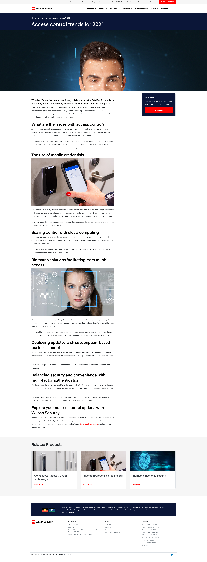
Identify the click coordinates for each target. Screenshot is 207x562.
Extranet (108, 527)
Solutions (114, 8)
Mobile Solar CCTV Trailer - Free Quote (121, 2)
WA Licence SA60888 (150, 545)
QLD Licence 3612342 (150, 532)
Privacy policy (68, 554)
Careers (164, 8)
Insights (126, 8)
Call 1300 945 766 (167, 2)
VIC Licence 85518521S (150, 543)
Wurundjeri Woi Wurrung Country (80, 534)
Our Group (108, 524)
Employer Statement (112, 532)
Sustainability (141, 8)
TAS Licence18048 (149, 540)
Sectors (102, 8)
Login (72, 2)
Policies (108, 530)
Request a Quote (98, 2)
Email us (71, 527)
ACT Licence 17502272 (150, 524)
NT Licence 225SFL (149, 530)
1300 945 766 (73, 524)
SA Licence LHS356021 (150, 537)
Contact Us (154, 2)
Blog (46, 18)
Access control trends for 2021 (60, 18)
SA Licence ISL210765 (150, 535)
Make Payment (83, 2)
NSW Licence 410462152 (151, 527)
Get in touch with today (89, 424)
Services (90, 8)
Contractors (142, 2)
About (154, 8)
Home (33, 18)
